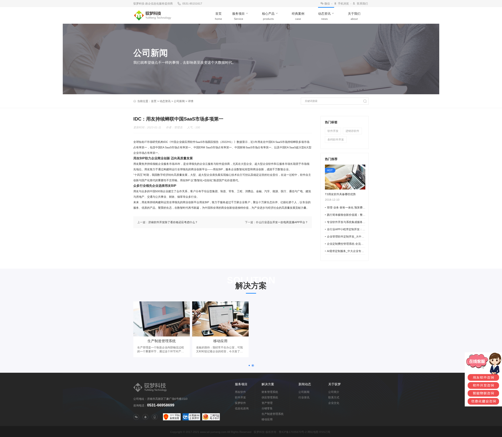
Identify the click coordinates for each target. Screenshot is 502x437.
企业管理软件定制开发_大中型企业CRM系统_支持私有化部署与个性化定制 (346, 236)
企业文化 (333, 402)
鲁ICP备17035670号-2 (293, 431)
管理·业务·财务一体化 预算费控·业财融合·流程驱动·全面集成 (346, 207)
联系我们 (362, 3)
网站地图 (312, 431)
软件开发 (332, 130)
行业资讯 (303, 397)
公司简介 (333, 391)
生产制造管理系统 (273, 413)
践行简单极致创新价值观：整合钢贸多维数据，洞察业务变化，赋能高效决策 (346, 214)
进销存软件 (352, 130)
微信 (327, 3)
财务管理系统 (270, 391)
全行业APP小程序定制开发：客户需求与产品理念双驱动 (346, 229)
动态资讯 (165, 101)
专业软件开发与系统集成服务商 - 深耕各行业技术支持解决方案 (346, 222)
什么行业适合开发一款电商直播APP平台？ (282, 222)
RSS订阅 (324, 431)
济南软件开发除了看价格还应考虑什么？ (173, 222)
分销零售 (267, 408)
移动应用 (267, 419)
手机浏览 (343, 3)
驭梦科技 (259, 431)
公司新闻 (179, 101)
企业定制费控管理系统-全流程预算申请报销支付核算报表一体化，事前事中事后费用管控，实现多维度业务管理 (346, 243)
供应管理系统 (270, 397)
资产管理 (267, 402)
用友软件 (240, 391)
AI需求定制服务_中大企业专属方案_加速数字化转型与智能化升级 (346, 251)
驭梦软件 (240, 402)
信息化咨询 (242, 408)
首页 (153, 101)
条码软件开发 (335, 139)
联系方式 (333, 397)
